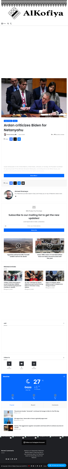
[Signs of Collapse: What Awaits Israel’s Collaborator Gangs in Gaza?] (55, 276)
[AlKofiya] (34, 11)
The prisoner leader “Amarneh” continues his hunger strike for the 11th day (36, 411)
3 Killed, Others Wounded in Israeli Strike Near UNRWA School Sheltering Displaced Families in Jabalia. (12, 285)
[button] (56, 465)
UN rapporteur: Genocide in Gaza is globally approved (30, 418)
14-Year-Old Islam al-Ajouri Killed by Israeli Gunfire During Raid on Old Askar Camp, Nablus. (34, 285)
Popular (12, 405)
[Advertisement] (34, 38)
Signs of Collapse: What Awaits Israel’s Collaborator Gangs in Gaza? (54, 284)
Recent (33, 405)
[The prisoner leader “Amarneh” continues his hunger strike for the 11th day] (8, 413)
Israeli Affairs (8, 121)
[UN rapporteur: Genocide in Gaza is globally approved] (8, 421)
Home (45, 466)
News (15, 121)
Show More (33, 175)
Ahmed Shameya (11, 134)
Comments (55, 405)
